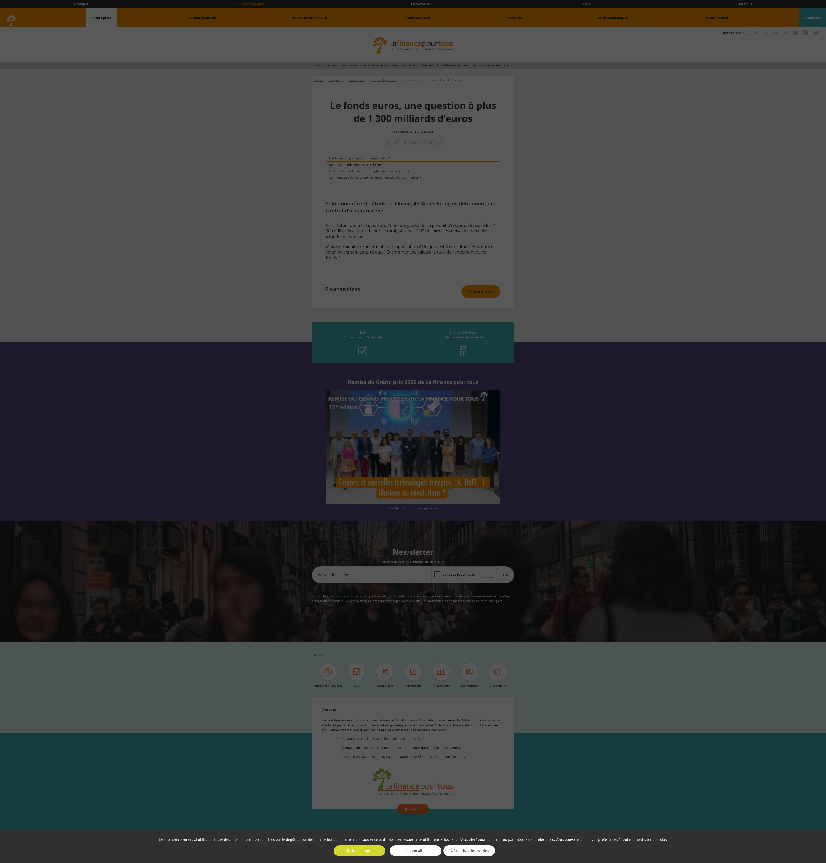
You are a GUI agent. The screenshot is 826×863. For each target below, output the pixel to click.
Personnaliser (415, 850)
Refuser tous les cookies (469, 850)
